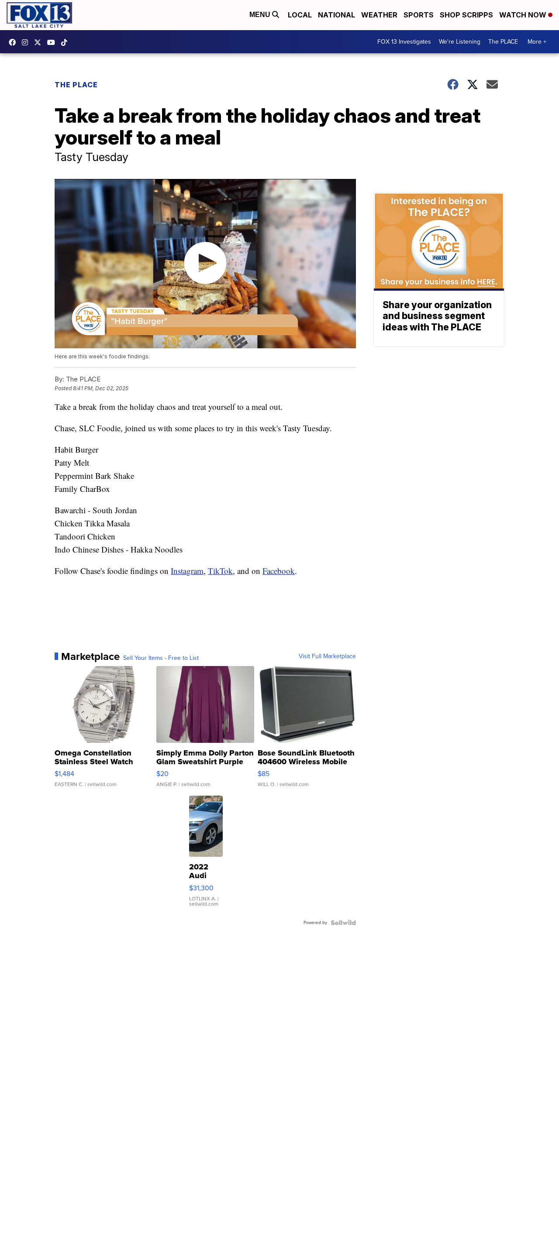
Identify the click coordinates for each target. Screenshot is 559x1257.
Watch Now (523, 14)
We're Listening (459, 41)
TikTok (220, 570)
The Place (76, 84)
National (336, 14)
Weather (379, 14)
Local (300, 14)
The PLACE (503, 41)
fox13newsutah (14, 42)
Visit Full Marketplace (327, 656)
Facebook (278, 570)
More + (537, 41)
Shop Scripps (466, 14)
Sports (419, 14)
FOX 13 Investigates (404, 41)
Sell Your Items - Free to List (161, 658)
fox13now (27, 42)
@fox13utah (66, 42)
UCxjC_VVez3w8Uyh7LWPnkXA (53, 42)
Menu (260, 14)
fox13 (39, 42)
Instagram (187, 570)
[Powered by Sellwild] (343, 923)
